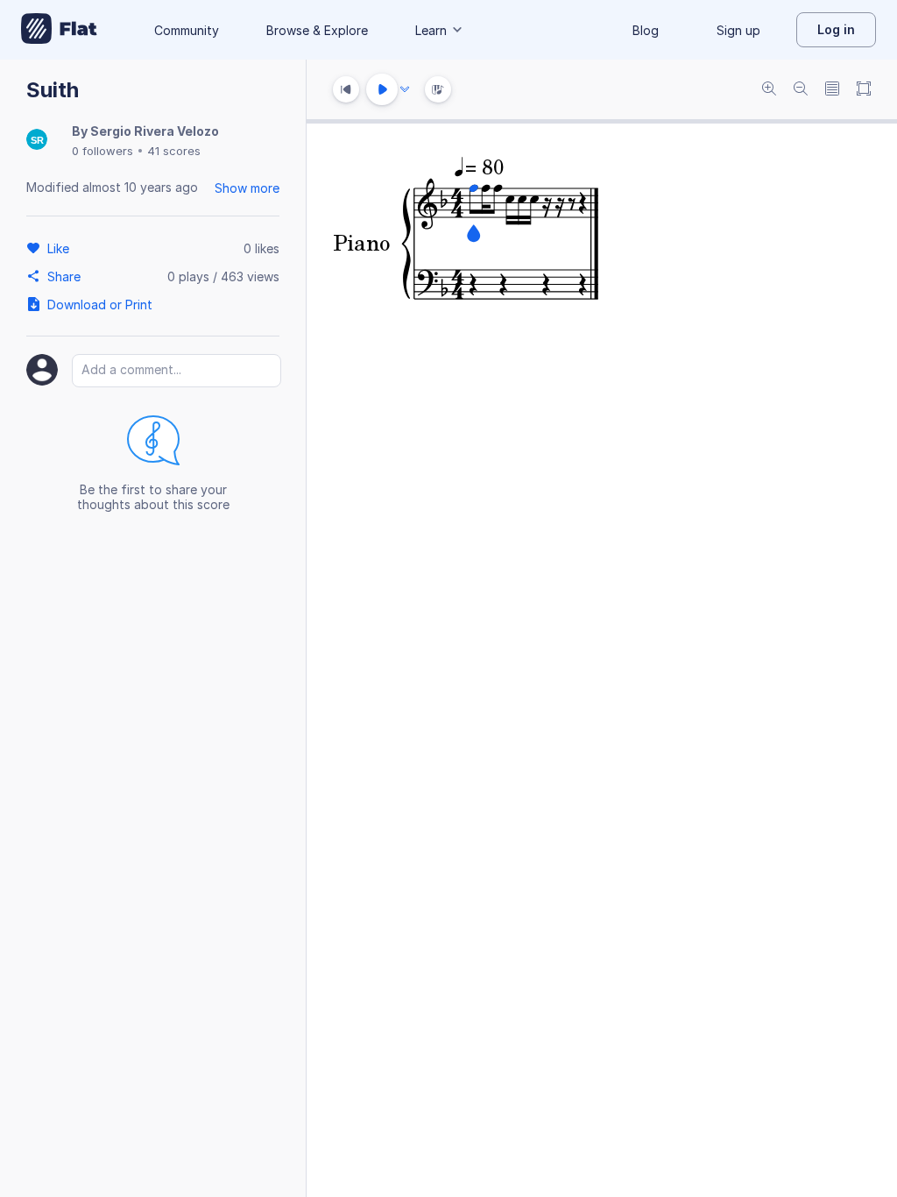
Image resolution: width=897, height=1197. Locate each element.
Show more (247, 188)
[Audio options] (405, 89)
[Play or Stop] (382, 89)
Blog (645, 30)
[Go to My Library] (59, 29)
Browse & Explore (317, 30)
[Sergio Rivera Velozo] (36, 140)
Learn (431, 30)
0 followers (102, 151)
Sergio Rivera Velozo (154, 131)
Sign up (738, 30)
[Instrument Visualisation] (438, 89)
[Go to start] (346, 89)
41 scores (174, 151)
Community (186, 30)
